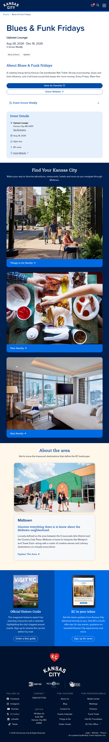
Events (6, 14)
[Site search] (97, 5)
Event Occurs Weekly (25, 103)
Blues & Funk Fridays (21, 14)
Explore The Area (27, 554)
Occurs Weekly (16, 47)
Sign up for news (83, 639)
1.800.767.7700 (39, 697)
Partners (93, 708)
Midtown (25, 520)
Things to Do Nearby (21, 263)
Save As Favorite (53, 85)
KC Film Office (91, 724)
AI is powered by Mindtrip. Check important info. (87, 735)
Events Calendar (65, 714)
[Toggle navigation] (104, 5)
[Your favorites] (92, 5)
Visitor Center (65, 724)
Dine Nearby (17, 348)
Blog (65, 703)
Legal (87, 733)
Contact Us (65, 708)
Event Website (53, 92)
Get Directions (19, 129)
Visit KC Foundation (93, 719)
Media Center (93, 698)
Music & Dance (13, 54)
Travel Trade (93, 714)
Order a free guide (26, 639)
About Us (65, 698)
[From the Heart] (54, 657)
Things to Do (65, 719)
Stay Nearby (16, 434)
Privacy (103, 733)
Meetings (93, 703)
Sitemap (95, 733)
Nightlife (27, 54)
